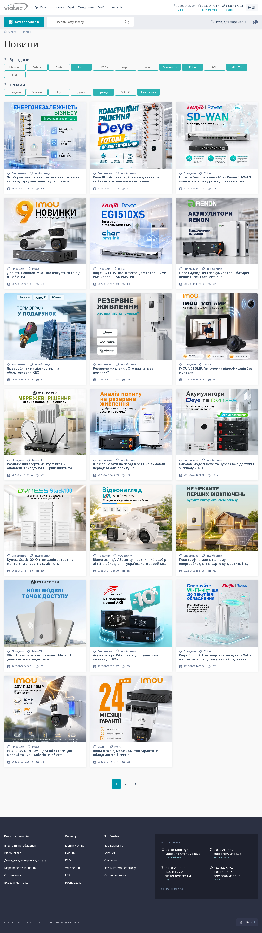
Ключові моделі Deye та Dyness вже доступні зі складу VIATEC (216, 466)
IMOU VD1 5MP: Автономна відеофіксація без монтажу (216, 370)
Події (59, 92)
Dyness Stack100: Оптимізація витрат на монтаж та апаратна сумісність (40, 561)
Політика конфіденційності (65, 922)
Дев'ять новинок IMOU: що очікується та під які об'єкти (43, 275)
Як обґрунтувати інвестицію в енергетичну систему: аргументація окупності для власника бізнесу (43, 181)
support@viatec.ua (228, 854)
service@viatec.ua (227, 876)
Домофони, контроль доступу (25, 860)
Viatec (12, 32)
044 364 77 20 (174, 872)
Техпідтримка (86, 7)
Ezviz (59, 67)
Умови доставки (115, 875)
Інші (14, 74)
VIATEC (125, 92)
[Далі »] (155, 784)
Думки (81, 92)
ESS (67, 875)
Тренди (103, 92)
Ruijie (192, 67)
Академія (116, 7)
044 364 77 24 (223, 868)
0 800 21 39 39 (186, 6)
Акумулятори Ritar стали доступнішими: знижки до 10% (126, 657)
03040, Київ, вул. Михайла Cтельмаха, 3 (182, 852)
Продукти (15, 92)
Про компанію (113, 845)
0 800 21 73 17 (210, 6)
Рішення (37, 92)
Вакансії (109, 853)
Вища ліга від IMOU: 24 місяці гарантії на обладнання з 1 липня (126, 753)
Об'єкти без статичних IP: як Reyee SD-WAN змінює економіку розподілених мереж (215, 179)
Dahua (37, 67)
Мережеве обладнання (20, 868)
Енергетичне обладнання (21, 845)
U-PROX (103, 67)
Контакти (110, 860)
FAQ (68, 860)
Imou (81, 67)
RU (253, 922)
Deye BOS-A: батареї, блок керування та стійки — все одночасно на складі (126, 179)
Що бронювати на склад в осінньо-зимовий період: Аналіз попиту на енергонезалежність (129, 468)
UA (246, 922)
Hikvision (14, 67)
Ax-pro (125, 67)
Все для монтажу (16, 882)
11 (145, 784)
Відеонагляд (12, 853)
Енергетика (148, 92)
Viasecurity (170, 67)
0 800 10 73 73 (234, 6)
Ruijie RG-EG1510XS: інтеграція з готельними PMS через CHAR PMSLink (129, 275)
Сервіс (71, 7)
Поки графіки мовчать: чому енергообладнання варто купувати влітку (214, 561)
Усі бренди (72, 868)
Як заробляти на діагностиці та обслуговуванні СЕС (33, 370)
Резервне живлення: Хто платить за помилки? (123, 370)
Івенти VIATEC (75, 845)
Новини (59, 7)
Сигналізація (12, 875)
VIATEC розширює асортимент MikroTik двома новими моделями (39, 657)
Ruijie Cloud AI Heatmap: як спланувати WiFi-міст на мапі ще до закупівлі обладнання (215, 657)
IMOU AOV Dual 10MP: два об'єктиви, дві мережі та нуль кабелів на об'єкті (39, 753)
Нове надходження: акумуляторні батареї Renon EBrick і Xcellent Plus (214, 275)
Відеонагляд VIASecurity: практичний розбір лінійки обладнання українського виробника (130, 561)
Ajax (147, 67)
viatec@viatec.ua (178, 876)
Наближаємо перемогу (120, 868)
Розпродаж (73, 882)
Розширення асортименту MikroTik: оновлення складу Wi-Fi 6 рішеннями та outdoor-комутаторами (39, 468)
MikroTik (237, 67)
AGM (215, 67)
